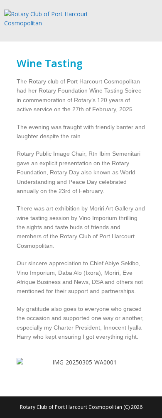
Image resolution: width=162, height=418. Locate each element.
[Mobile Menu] (143, 19)
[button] (25, 362)
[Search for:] (152, 19)
